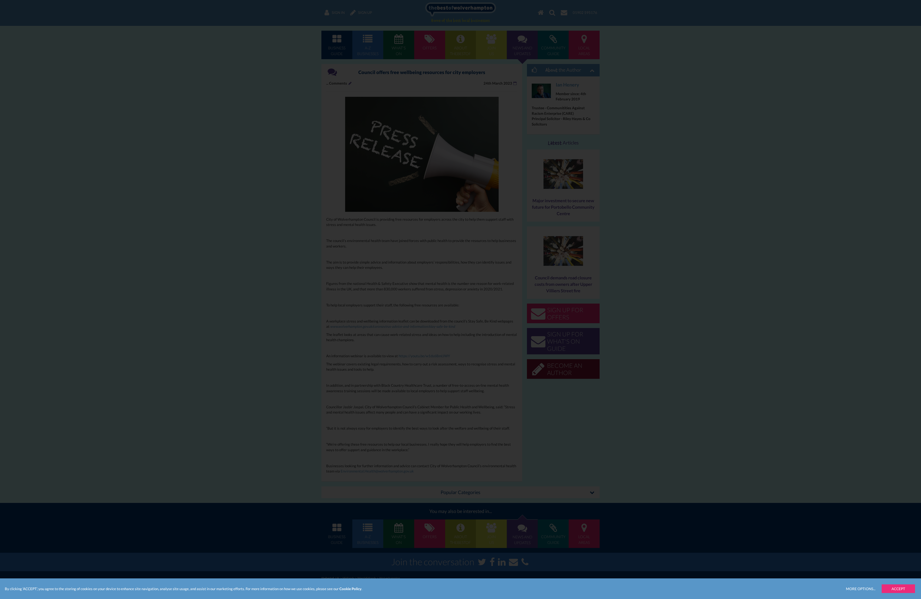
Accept (898, 589)
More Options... (860, 589)
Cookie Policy (350, 589)
